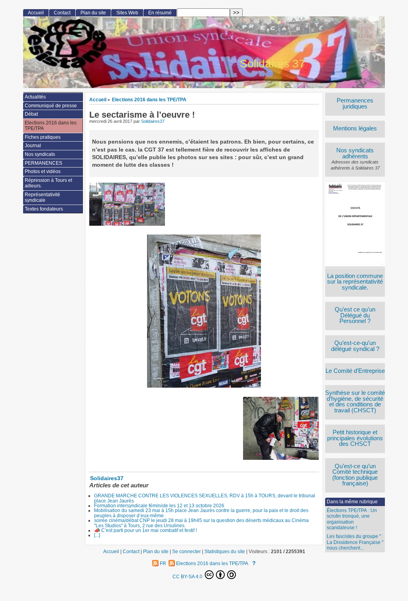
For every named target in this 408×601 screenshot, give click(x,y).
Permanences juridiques (355, 103)
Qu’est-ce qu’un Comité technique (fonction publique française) (355, 475)
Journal (33, 145)
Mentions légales (355, 129)
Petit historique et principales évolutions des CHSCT (355, 438)
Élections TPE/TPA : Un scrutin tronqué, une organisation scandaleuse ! (352, 519)
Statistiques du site (224, 551)
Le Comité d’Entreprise (355, 371)
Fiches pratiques (43, 137)
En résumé (160, 13)
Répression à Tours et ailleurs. (48, 183)
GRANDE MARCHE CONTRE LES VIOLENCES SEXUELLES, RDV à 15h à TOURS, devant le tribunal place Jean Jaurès (204, 498)
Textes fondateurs (44, 209)
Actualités (35, 97)
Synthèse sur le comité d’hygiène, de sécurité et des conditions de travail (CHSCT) (355, 401)
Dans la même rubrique (352, 501)
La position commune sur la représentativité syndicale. (355, 282)
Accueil (97, 99)
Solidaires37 (153, 121)
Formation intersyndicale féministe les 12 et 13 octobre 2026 (159, 505)
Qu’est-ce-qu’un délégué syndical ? (355, 346)
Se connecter (186, 551)
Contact (62, 13)
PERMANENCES (43, 163)
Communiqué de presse (51, 105)
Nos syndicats (40, 154)
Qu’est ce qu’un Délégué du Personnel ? (355, 315)
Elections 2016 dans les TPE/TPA (149, 99)
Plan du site (93, 13)
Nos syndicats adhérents (355, 153)
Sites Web (127, 13)
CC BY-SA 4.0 (188, 576)
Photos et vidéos (43, 171)
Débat (31, 114)
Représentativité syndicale (42, 197)
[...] (97, 535)
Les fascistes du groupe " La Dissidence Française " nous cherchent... (355, 542)
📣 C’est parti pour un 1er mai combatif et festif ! (145, 530)
